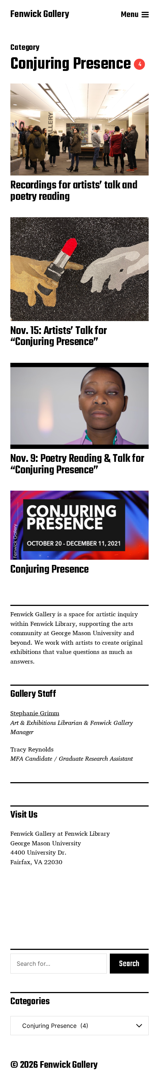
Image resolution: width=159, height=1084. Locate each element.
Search (129, 964)
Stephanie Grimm (34, 713)
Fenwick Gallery (39, 14)
